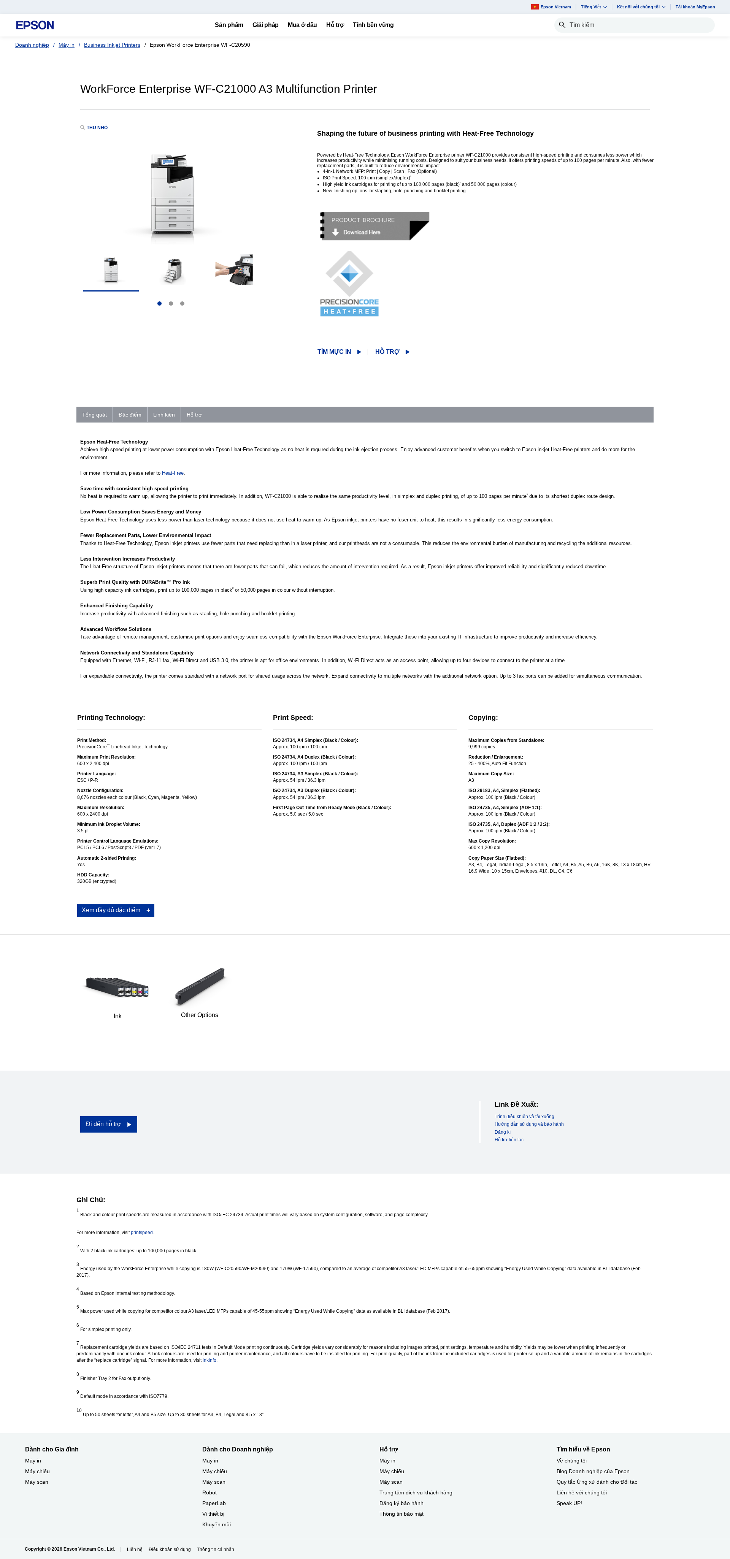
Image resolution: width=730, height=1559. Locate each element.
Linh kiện (164, 415)
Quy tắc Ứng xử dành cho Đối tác (597, 1482)
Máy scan (36, 1482)
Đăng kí (503, 1132)
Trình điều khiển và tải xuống (524, 1116)
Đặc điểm (130, 415)
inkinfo (209, 1360)
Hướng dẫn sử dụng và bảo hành (529, 1124)
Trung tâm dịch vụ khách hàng (415, 1492)
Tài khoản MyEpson (695, 7)
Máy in (67, 45)
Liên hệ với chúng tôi (582, 1492)
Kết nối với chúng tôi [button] (638, 7)
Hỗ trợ (387, 352)
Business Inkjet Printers (112, 45)
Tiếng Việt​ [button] (591, 7)
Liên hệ (135, 1549)
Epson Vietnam (556, 7)
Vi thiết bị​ (213, 1514)
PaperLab (214, 1503)
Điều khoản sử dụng (170, 1549)
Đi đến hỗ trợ (103, 1124)
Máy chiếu (37, 1471)
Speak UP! (569, 1503)
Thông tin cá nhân (215, 1549)
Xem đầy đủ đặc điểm (111, 910)
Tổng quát (94, 415)
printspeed (142, 1232)
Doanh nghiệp (32, 45)
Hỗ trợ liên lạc (509, 1139)
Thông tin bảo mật (401, 1514)
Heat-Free (173, 473)
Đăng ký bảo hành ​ (402, 1503)
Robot (209, 1492)
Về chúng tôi (572, 1461)
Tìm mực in (334, 352)
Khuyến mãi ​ (217, 1524)
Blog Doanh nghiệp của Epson (593, 1471)
